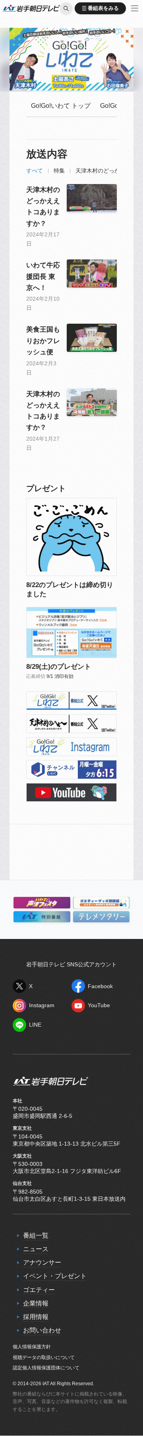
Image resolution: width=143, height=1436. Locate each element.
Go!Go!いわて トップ (61, 105)
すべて (34, 170)
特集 (59, 170)
